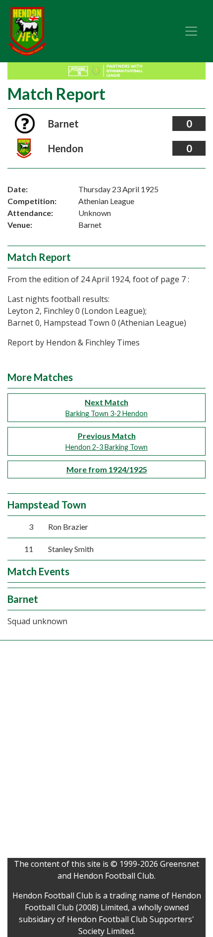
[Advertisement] (106, 751)
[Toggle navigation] (191, 31)
